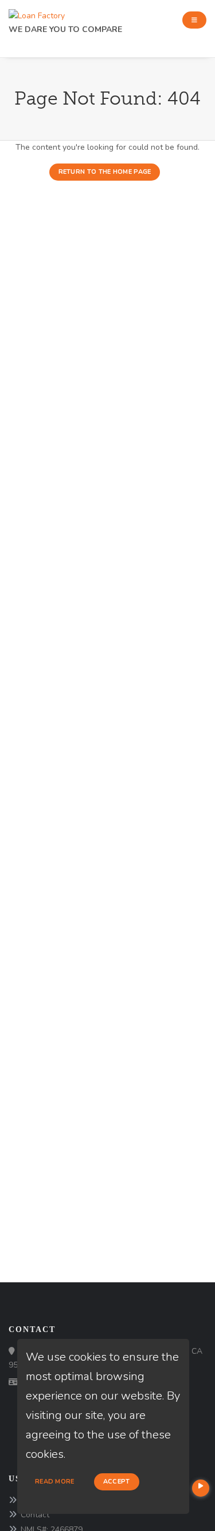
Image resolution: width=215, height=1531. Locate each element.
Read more (55, 1481)
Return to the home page (104, 172)
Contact (35, 1514)
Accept (116, 1481)
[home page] (37, 12)
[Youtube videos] (200, 1488)
